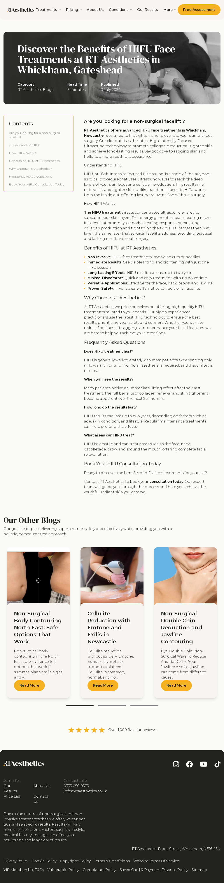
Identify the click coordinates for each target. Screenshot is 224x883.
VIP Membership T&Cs (24, 870)
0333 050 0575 (76, 786)
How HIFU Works (22, 153)
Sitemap (199, 870)
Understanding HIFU (24, 145)
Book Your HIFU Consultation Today (36, 184)
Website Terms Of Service (156, 861)
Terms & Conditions (112, 861)
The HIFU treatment (102, 212)
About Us (95, 10)
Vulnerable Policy (63, 870)
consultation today (166, 482)
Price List (12, 796)
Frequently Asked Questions (30, 176)
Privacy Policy (16, 861)
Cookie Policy (44, 861)
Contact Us (40, 799)
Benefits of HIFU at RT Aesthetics (34, 161)
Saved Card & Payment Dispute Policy (154, 870)
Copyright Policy (75, 861)
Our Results (147, 10)
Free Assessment (199, 10)
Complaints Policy (99, 870)
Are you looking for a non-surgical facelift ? (35, 135)
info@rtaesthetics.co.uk (85, 791)
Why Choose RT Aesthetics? (30, 169)
